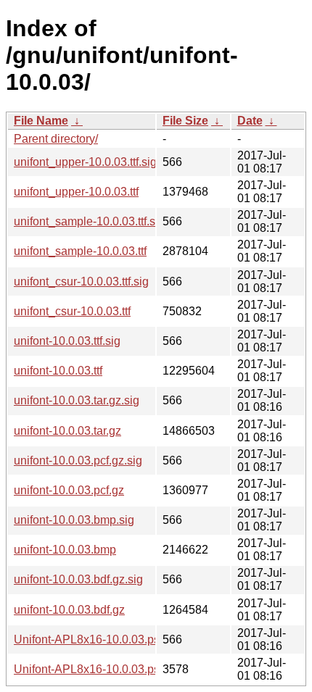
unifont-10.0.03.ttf (58, 370)
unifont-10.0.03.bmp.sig (74, 520)
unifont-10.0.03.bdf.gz (69, 610)
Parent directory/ (56, 139)
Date (250, 120)
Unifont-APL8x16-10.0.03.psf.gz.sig (105, 639)
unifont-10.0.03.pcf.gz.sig (78, 460)
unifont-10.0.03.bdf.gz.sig (78, 579)
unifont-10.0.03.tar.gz (67, 431)
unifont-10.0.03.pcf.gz (69, 490)
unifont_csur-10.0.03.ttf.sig (81, 281)
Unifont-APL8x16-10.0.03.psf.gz (96, 669)
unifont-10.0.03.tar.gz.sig (76, 400)
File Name (41, 120)
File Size (185, 120)
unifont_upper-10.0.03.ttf (76, 191)
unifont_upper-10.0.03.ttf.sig (85, 162)
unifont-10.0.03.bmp (65, 549)
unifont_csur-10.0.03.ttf (72, 311)
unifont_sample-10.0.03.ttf (80, 251)
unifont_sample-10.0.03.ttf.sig (89, 221)
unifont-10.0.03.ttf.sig (67, 341)
